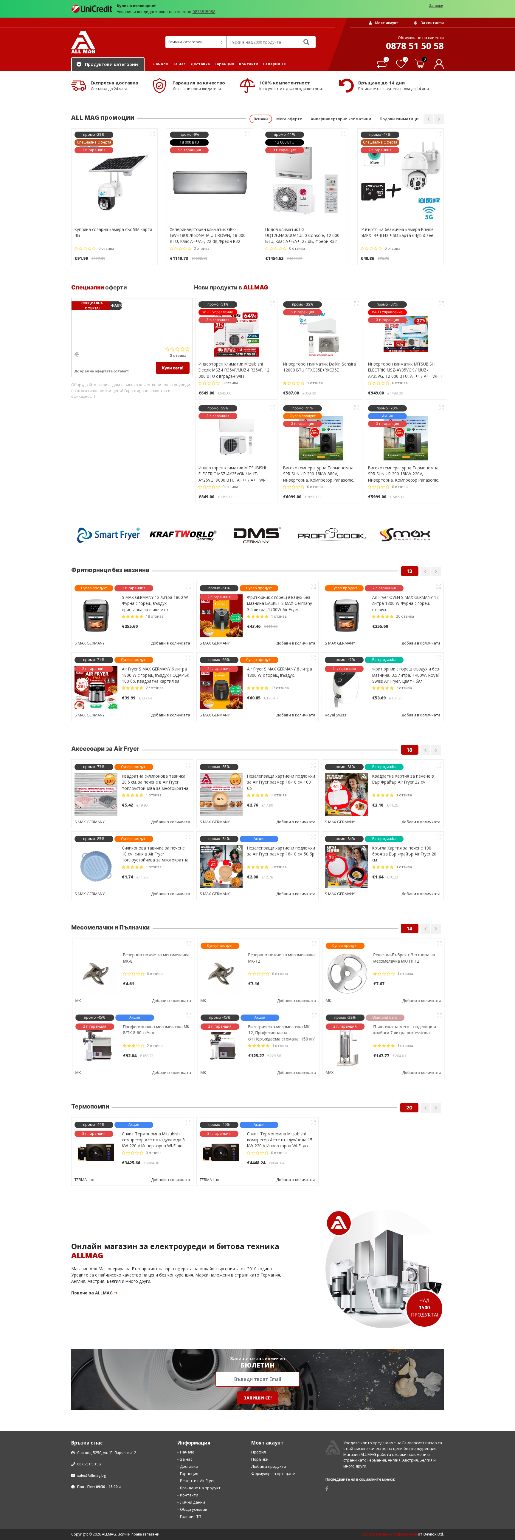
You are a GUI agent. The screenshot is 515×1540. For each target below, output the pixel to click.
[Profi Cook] (332, 535)
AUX (328, 1251)
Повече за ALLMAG (92, 1365)
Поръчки (260, 1530)
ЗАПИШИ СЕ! (257, 1469)
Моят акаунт (386, 22)
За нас (179, 64)
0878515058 (204, 11)
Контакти (248, 64)
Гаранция (224, 64)
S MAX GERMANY (90, 643)
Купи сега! (173, 367)
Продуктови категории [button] (111, 64)
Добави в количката (170, 643)
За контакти (432, 22)
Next (439, 119)
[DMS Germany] (257, 535)
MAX (329, 1072)
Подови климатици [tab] (399, 118)
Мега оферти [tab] (289, 118)
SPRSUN (82, 1179)
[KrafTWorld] (183, 535)
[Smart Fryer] (108, 535)
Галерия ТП (274, 64)
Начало (160, 64)
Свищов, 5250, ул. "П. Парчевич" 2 (106, 1524)
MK (77, 1000)
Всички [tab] (261, 118)
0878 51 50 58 (88, 1535)
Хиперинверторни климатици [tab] (341, 118)
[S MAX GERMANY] (406, 535)
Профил (258, 1523)
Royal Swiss (335, 715)
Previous (428, 119)
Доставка (200, 64)
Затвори (436, 5)
